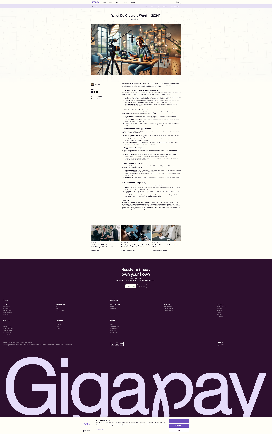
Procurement (220, 316)
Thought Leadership (174, 6)
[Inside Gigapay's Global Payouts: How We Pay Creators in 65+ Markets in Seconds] (136, 238)
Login (58, 326)
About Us (59, 324)
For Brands (112, 306)
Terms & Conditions (114, 326)
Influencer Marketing (168, 308)
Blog (92, 6)
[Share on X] (94, 92)
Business (97, 6)
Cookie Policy (113, 330)
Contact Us (59, 328)
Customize (178, 425)
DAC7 (57, 308)
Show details (99, 429)
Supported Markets (7, 330)
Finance (219, 312)
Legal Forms (113, 324)
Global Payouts (6, 306)
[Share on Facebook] (97, 92)
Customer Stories (7, 326)
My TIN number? (6, 334)
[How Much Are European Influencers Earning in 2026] (166, 238)
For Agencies (113, 308)
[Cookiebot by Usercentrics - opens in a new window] (87, 431)
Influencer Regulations (162, 6)
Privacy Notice (113, 328)
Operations (219, 314)
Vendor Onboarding (7, 310)
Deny (179, 430)
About (104, 2)
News (152, 6)
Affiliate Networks (168, 306)
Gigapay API (5, 314)
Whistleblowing (113, 332)
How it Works (220, 308)
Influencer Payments (162, 250)
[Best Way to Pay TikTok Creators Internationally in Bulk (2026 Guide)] (105, 238)
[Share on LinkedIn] (92, 92)
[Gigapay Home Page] (95, 2)
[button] (111, 2)
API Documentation (7, 332)
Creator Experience (7, 312)
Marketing (219, 310)
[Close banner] (192, 419)
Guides (97, 250)
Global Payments (131, 250)
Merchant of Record (221, 306)
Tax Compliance (6, 308)
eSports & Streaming (168, 310)
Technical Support (60, 310)
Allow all (179, 421)
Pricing (125, 2)
